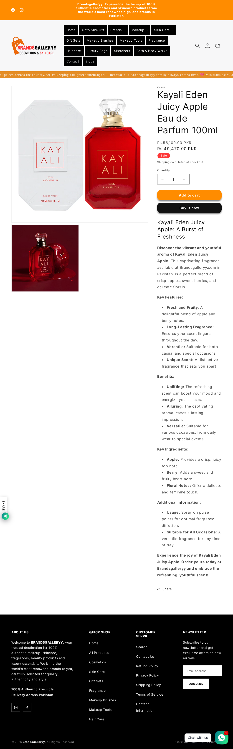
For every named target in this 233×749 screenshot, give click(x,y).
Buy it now (189, 208)
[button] (118, 30)
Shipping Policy (148, 685)
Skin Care (97, 672)
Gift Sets (96, 681)
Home (93, 643)
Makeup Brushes (102, 700)
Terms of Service (149, 694)
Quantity (163, 170)
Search (141, 647)
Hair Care (96, 719)
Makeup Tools (100, 710)
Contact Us (145, 656)
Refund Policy (147, 666)
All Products (99, 652)
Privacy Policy (147, 675)
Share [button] (167, 589)
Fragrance (97, 690)
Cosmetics (97, 662)
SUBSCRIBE (196, 683)
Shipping (163, 162)
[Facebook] (27, 707)
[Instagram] (15, 707)
